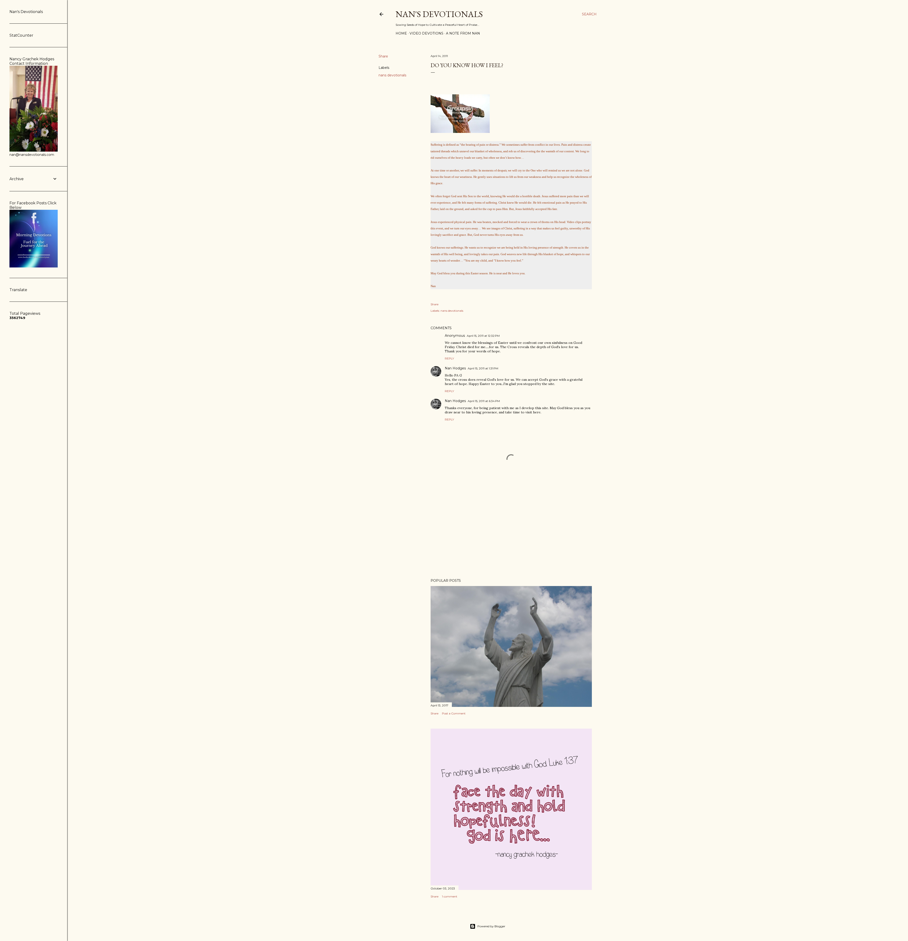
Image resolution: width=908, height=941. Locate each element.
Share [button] (383, 56)
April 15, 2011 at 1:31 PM (483, 368)
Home (401, 33)
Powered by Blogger (491, 926)
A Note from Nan (463, 33)
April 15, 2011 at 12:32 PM (483, 335)
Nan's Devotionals (439, 14)
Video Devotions (426, 33)
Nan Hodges (455, 368)
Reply (449, 358)
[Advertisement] (511, 533)
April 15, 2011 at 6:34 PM (484, 401)
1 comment (449, 896)
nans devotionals (392, 75)
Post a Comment (454, 713)
